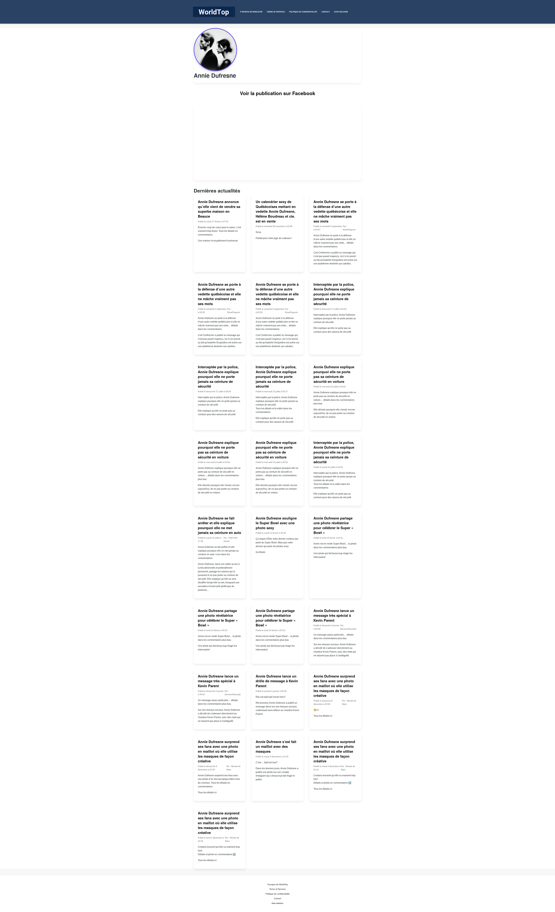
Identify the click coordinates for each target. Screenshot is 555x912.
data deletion (277, 903)
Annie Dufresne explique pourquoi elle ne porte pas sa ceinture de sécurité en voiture (333, 374)
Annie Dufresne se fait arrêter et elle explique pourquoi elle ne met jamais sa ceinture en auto (219, 525)
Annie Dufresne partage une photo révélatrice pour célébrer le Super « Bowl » (333, 525)
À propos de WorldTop (277, 884)
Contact (277, 898)
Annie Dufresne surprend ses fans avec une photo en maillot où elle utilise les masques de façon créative (334, 686)
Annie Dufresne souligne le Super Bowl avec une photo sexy (276, 523)
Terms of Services (277, 889)
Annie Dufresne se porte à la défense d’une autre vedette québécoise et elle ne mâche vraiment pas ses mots (334, 211)
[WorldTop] (214, 12)
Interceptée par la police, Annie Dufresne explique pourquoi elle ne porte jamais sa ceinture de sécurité (333, 294)
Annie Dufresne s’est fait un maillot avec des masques (276, 746)
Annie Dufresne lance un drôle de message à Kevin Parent (277, 681)
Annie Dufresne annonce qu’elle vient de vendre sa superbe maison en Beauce (219, 209)
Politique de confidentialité (277, 894)
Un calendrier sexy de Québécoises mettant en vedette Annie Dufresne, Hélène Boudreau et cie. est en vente (276, 211)
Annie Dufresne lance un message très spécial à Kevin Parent (333, 615)
